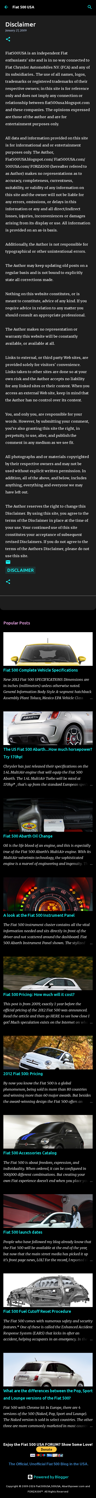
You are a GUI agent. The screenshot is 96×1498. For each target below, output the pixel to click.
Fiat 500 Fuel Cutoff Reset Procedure (37, 1311)
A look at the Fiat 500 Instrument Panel (39, 915)
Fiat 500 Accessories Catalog (30, 1153)
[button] (8, 39)
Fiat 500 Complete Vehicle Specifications (40, 670)
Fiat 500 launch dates (22, 1232)
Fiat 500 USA (23, 7)
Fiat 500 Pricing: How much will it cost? (39, 994)
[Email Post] (8, 563)
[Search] (89, 7)
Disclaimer (20, 570)
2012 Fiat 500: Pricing (23, 1073)
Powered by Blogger (51, 1477)
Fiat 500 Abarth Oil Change (27, 836)
